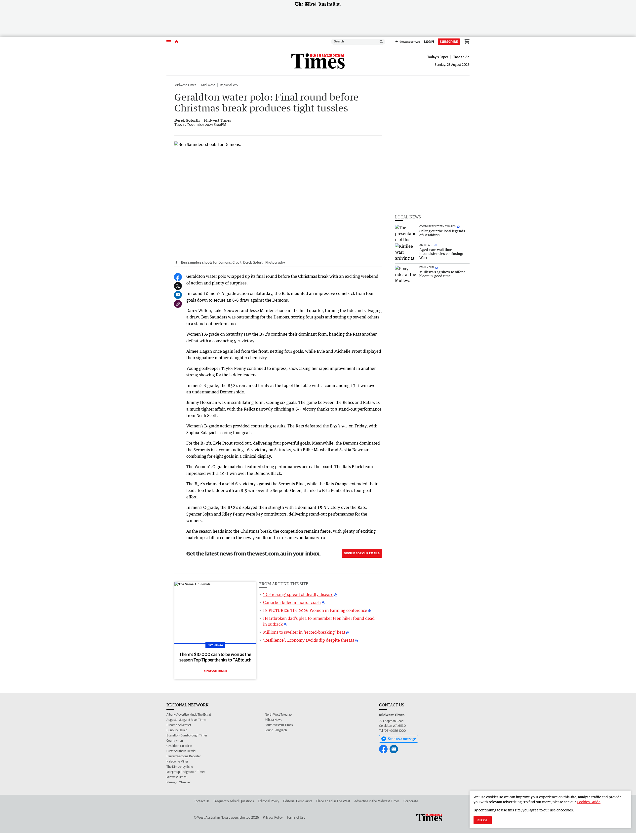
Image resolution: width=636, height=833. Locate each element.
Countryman (174, 740)
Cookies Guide (588, 802)
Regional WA (229, 85)
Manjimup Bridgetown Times (185, 772)
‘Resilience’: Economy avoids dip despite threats (308, 640)
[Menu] (168, 41)
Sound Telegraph (276, 730)
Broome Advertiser (178, 725)
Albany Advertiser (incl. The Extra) (188, 714)
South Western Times (279, 725)
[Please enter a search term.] (381, 41)
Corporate (410, 801)
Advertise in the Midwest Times (376, 801)
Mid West (208, 85)
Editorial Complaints (297, 801)
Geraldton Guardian (179, 746)
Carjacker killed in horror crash (292, 602)
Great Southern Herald (181, 751)
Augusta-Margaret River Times (186, 720)
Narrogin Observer (178, 782)
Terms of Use (296, 817)
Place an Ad (461, 57)
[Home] (176, 42)
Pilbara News (273, 720)
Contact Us (201, 801)
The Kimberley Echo (179, 766)
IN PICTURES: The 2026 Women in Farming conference (315, 610)
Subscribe (449, 42)
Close (482, 820)
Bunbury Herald (176, 730)
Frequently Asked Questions (233, 801)
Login (429, 42)
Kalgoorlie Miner (177, 761)
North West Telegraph (279, 714)
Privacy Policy (273, 817)
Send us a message (402, 739)
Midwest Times (185, 85)
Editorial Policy (268, 801)
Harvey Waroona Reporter (183, 756)
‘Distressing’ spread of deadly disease (298, 594)
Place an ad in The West (333, 801)
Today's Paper (437, 57)
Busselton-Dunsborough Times (186, 735)
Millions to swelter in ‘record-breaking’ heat (304, 632)
